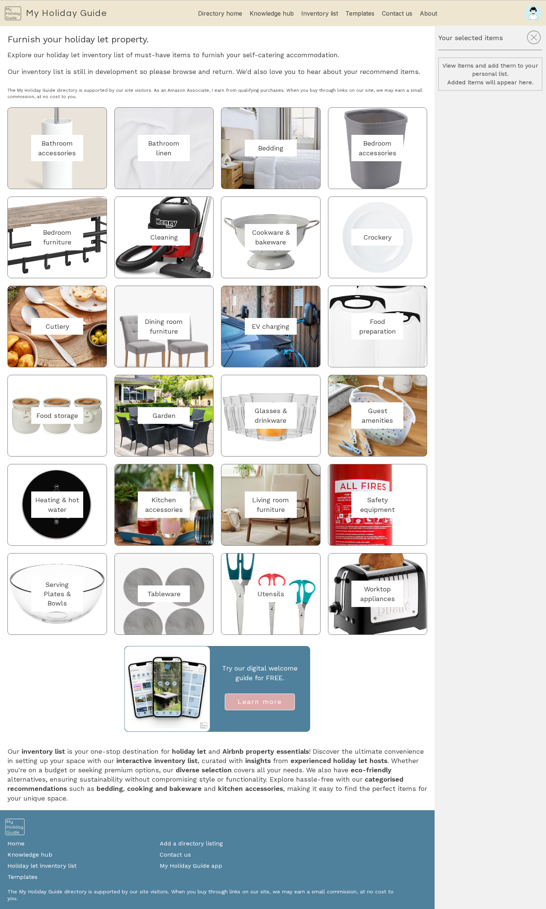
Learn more (260, 701)
